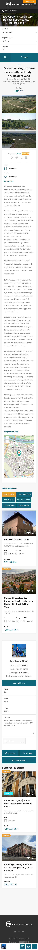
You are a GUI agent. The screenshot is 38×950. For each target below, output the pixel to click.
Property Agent (24, 505)
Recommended (9, 494)
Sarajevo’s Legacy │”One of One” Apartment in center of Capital (18, 803)
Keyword (5, 47)
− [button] (7, 441)
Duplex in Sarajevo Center (16, 539)
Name (6, 689)
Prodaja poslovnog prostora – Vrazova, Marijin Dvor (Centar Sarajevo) (18, 867)
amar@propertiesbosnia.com (21, 676)
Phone (6, 708)
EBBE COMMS (24, 942)
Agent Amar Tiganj (19, 661)
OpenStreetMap (23, 477)
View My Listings (19, 683)
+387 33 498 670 (21, 666)
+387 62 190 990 (22, 669)
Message (7, 717)
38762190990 (23, 673)
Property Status (9, 505)
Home (19, 65)
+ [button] (7, 438)
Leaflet (15, 477)
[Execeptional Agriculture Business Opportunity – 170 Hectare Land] (19, 453)
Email (6, 698)
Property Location (23, 500)
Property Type (7, 38)
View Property (19, 531)
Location (5, 29)
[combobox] (19, 32)
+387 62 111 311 (11, 11)
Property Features (24, 494)
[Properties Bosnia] (19, 6)
